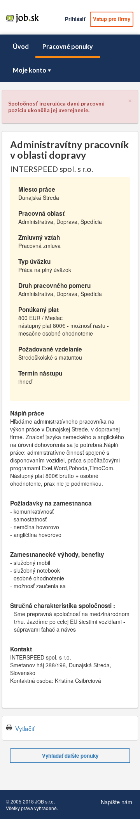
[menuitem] (20, 47)
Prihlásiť (75, 19)
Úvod (21, 46)
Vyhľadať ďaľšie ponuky (70, 755)
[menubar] (70, 58)
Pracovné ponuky (67, 46)
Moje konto (29, 70)
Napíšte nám (116, 802)
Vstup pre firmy (111, 19)
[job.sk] (22, 22)
